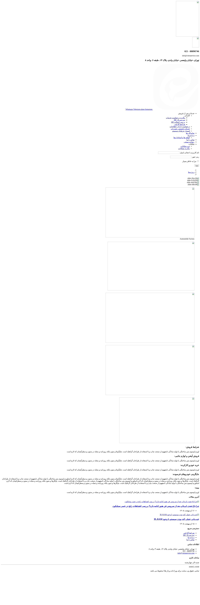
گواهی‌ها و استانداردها (181, 138)
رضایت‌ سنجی (189, 142)
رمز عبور (195, 157)
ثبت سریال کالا (179, 120)
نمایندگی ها (190, 133)
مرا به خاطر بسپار (189, 161)
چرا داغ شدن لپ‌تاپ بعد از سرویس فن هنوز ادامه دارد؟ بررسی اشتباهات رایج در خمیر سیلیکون (155, 506)
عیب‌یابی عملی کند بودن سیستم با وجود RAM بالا (176, 519)
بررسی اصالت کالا (178, 122)
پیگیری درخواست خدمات (175, 118)
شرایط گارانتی (179, 124)
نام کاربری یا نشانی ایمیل (189, 153)
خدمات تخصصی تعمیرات (180, 129)
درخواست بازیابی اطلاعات (180, 127)
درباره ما (191, 135)
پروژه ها (191, 172)
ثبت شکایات (185, 146)
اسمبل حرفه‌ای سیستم (181, 131)
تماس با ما (190, 140)
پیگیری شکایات (184, 149)
